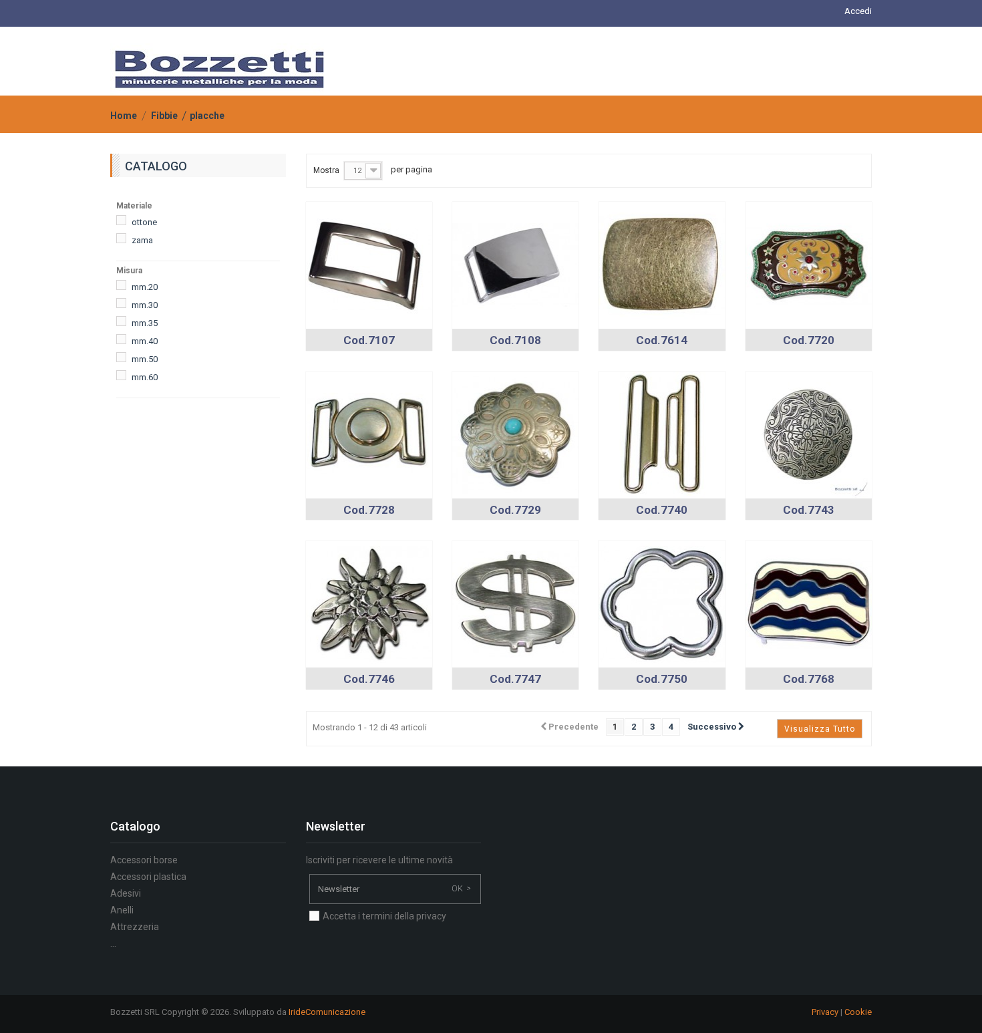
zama (142, 240)
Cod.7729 (515, 509)
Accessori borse (144, 860)
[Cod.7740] (662, 434)
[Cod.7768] (809, 603)
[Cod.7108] (515, 264)
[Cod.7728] (369, 434)
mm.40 (145, 341)
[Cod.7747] (515, 603)
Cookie (858, 1012)
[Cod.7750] (662, 603)
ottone (144, 222)
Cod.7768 (808, 679)
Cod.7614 (661, 340)
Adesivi (125, 893)
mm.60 (145, 377)
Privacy (825, 1012)
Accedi (858, 11)
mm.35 (145, 323)
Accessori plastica (148, 876)
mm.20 (145, 287)
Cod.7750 (661, 679)
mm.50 (145, 359)
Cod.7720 (808, 340)
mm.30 (145, 305)
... (113, 943)
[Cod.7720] (809, 264)
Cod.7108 (515, 340)
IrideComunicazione (327, 1012)
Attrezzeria (134, 926)
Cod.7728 (369, 509)
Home (123, 115)
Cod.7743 (808, 509)
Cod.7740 (661, 509)
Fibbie (164, 115)
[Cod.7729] (515, 434)
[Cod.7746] (369, 603)
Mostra (326, 170)
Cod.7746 (369, 679)
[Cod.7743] (809, 434)
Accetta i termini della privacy (384, 916)
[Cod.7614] (662, 264)
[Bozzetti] (219, 69)
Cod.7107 (369, 340)
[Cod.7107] (369, 264)
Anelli (122, 910)
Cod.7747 (515, 679)
